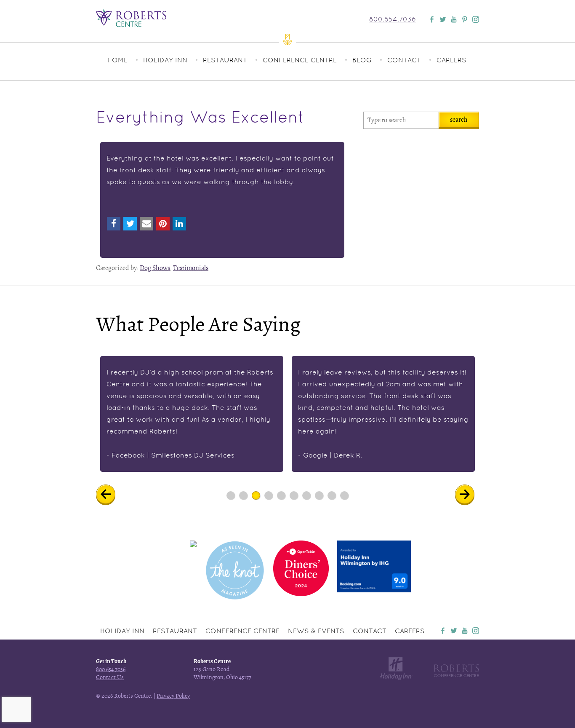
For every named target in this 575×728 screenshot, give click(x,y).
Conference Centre (300, 60)
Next (471, 495)
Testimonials (190, 268)
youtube (464, 630)
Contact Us (110, 677)
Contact (404, 60)
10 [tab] (344, 495)
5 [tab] (281, 495)
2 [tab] (243, 495)
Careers (451, 60)
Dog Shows (155, 268)
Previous (112, 495)
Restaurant (225, 60)
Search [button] (459, 119)
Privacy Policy (173, 695)
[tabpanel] (192, 414)
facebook (442, 630)
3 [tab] (256, 495)
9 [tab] (332, 495)
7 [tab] (307, 495)
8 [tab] (319, 495)
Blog (362, 60)
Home (117, 60)
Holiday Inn (165, 60)
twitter (453, 630)
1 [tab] (231, 495)
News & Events (316, 631)
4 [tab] (269, 495)
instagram (475, 630)
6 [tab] (294, 495)
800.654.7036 (392, 19)
